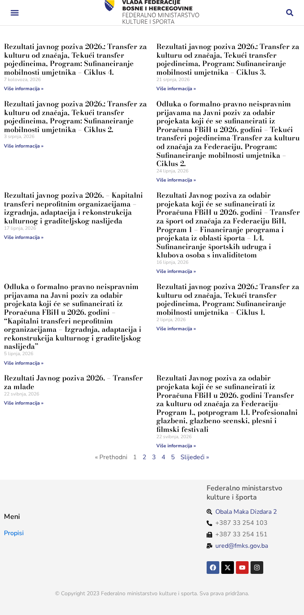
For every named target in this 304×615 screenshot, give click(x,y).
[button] (14, 12)
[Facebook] (213, 567)
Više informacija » (24, 88)
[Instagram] (257, 567)
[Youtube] (242, 567)
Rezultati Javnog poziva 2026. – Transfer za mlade (73, 382)
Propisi (14, 533)
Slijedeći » (194, 457)
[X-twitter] (227, 567)
